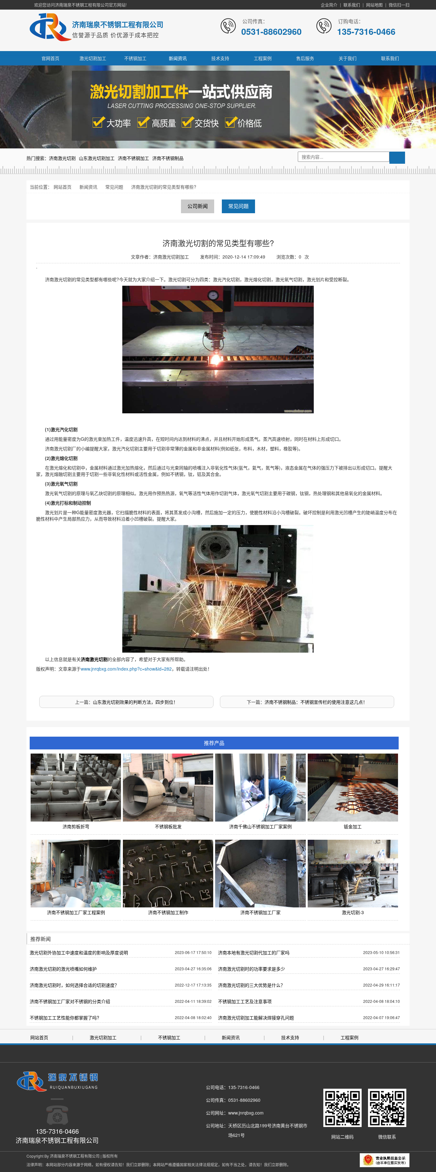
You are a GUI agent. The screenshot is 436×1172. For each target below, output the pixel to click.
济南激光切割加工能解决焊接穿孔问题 (256, 1017)
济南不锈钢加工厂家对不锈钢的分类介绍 (70, 1001)
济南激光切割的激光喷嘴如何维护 (63, 968)
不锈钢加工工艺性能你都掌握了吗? (64, 1017)
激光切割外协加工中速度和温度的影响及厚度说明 (79, 952)
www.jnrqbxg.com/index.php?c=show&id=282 (126, 668)
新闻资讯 (178, 58)
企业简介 (329, 5)
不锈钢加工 (135, 58)
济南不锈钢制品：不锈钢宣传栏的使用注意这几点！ (316, 702)
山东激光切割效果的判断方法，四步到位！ (135, 702)
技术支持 (220, 58)
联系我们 (351, 5)
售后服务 (305, 58)
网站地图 (374, 5)
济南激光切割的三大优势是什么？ (251, 985)
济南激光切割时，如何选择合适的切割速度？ (74, 985)
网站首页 (62, 187)
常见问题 (114, 187)
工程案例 (263, 58)
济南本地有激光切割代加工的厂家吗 (253, 952)
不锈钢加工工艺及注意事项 (245, 1001)
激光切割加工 (92, 58)
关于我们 (348, 58)
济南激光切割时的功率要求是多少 (251, 968)
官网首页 (50, 58)
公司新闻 (197, 206)
